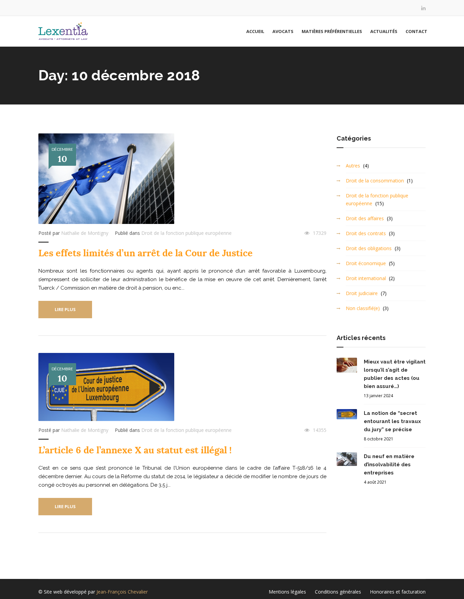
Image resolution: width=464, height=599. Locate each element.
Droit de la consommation (375, 180)
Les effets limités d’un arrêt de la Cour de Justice (145, 253)
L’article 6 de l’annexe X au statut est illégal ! (135, 450)
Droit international (366, 278)
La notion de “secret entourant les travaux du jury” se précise (392, 421)
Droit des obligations (369, 248)
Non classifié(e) (363, 308)
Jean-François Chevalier (122, 591)
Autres (353, 165)
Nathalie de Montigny (84, 233)
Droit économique (366, 263)
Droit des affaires (365, 218)
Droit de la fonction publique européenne (186, 233)
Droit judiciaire (362, 293)
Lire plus (65, 309)
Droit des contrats (366, 233)
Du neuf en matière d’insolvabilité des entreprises (389, 464)
